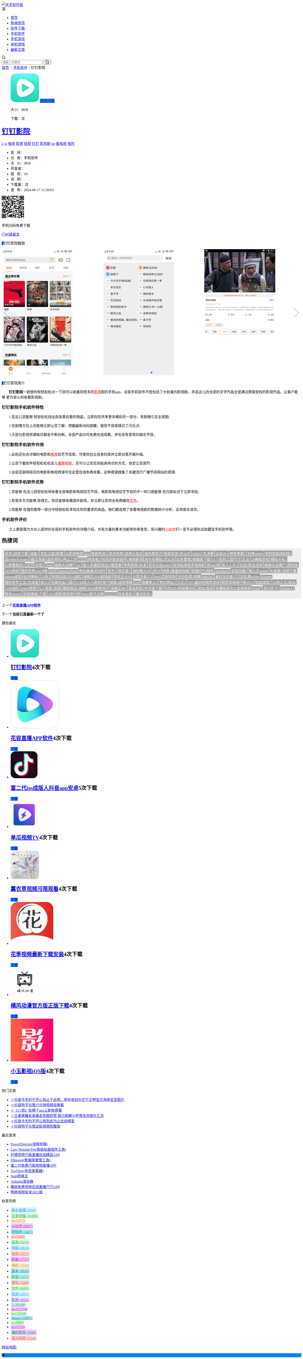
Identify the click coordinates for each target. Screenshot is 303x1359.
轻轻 (27, 144)
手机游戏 (18, 39)
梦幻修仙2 (167, 582)
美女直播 (24, 1210)
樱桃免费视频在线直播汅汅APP (35, 1187)
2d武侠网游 (74, 553)
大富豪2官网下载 (283, 571)
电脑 (20, 1248)
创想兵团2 (60, 577)
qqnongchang (67, 571)
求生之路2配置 (51, 553)
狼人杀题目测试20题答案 (102, 565)
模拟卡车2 (279, 559)
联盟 (20, 1277)
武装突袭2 (239, 571)
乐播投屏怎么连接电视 (233, 588)
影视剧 (45, 144)
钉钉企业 (242, 559)
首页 (14, 18)
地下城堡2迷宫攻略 (117, 582)
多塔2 (39, 565)
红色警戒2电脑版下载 (193, 559)
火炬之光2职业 (284, 582)
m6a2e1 (208, 577)
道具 (20, 1242)
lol (18, 1221)
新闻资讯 (18, 23)
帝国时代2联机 (202, 571)
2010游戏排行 (98, 588)
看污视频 (24, 1338)
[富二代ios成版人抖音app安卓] (24, 777)
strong (22, 1318)
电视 (11, 144)
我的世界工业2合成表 (22, 582)
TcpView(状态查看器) (27, 1171)
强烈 (71, 144)
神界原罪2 (238, 553)
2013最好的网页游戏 (204, 582)
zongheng (222, 571)
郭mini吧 (213, 565)
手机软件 (18, 34)
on (53, 144)
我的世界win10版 (34, 571)
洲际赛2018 (141, 571)
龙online (11, 559)
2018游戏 (12, 571)
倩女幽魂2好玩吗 (92, 571)
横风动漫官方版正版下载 (40, 1005)
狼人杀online (258, 571)
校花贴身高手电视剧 (189, 565)
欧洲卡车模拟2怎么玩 (158, 559)
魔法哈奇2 (144, 594)
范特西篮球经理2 (278, 553)
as (18, 1327)
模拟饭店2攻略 (74, 588)
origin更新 (28, 588)
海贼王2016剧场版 (97, 577)
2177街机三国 (222, 559)
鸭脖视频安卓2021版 (27, 1192)
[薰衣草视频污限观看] (25, 878)
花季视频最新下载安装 (37, 954)
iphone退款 (13, 577)
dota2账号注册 (93, 594)
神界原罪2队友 (135, 565)
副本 (20, 1271)
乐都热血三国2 (62, 582)
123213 (111, 594)
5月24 (156, 571)
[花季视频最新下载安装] (32, 943)
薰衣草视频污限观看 (35, 889)
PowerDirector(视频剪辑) (29, 1144)
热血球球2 (263, 582)
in (5, 144)
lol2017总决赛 (203, 553)
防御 (20, 1259)
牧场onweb (13, 594)
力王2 (181, 582)
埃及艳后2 (126, 594)
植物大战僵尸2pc (68, 565)
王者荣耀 (25, 1216)
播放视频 (65, 463)
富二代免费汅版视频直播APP (33, 1165)
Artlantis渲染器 (22, 1181)
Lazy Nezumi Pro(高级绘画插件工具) (38, 1149)
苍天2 (111, 571)
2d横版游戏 (260, 559)
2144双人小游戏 (88, 582)
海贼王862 (119, 588)
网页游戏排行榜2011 (237, 582)
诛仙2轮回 (206, 588)
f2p (87, 553)
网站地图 (9, 1347)
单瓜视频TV (25, 837)
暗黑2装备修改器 (175, 571)
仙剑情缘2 (31, 577)
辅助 (20, 1265)
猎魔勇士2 (149, 582)
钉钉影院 (16, 131)
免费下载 (47, 101)
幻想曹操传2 (14, 565)
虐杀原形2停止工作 (62, 559)
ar (18, 1237)
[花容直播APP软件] (35, 727)
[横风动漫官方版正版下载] (25, 994)
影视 (19, 144)
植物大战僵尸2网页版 (281, 565)
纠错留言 (12, 234)
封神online (255, 553)
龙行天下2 (271, 588)
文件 (133, 501)
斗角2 (45, 577)
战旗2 (34, 553)
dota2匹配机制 (165, 577)
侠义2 (44, 582)
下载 (14, 678)
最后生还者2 (225, 577)
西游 (20, 1294)
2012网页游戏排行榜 (64, 594)
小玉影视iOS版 (28, 1071)
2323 (82, 559)
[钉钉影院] (25, 656)
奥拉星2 (124, 571)
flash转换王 (19, 1176)
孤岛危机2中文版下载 (145, 588)
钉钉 (35, 144)
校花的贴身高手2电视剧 (120, 559)
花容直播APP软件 (26, 605)
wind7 (257, 588)
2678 (29, 565)
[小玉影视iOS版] (32, 1060)
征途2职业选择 (251, 565)
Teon (49, 565)
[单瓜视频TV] (24, 826)
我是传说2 (99, 553)
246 (137, 582)
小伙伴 (170, 529)
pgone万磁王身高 (32, 559)
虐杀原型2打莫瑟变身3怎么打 (167, 553)
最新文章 (18, 50)
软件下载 (18, 28)
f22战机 (75, 577)
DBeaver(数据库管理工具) (30, 1160)
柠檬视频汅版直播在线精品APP (35, 1155)
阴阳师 (22, 1232)
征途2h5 (221, 553)
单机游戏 (18, 44)
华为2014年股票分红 (180, 588)
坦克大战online (159, 565)
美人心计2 (230, 565)
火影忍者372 (142, 577)
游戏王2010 (122, 577)
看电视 (61, 144)
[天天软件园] (12, 5)
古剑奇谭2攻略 (189, 577)
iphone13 (287, 588)
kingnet (266, 577)
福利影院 (24, 1332)
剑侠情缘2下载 (34, 594)
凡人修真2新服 (49, 588)
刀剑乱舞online (248, 577)
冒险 (20, 1283)
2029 (52, 571)
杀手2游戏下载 (16, 553)
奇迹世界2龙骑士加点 (126, 553)
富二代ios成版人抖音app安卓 (45, 788)
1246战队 (12, 588)
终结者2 (94, 559)
